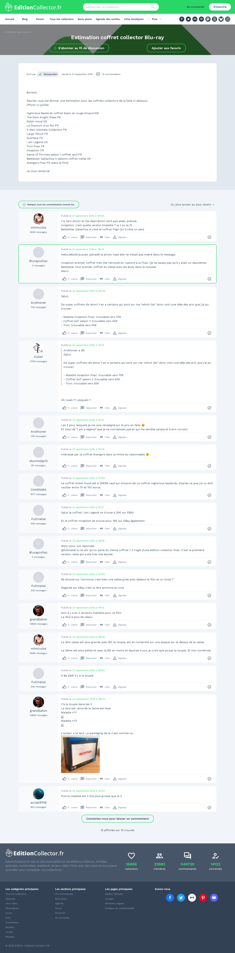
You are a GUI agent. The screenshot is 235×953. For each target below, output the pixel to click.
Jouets (9, 932)
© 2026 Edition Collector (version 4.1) (27, 945)
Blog (25, 19)
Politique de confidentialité (119, 908)
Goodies (10, 927)
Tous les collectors (62, 19)
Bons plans (85, 19)
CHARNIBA (38, 489)
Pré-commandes (64, 894)
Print (8, 917)
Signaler (120, 237)
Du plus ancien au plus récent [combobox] (191, 204)
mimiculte (38, 227)
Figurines (10, 898)
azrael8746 (38, 802)
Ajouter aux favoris (166, 48)
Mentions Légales (114, 903)
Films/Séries (12, 908)
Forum (40, 19)
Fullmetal (38, 519)
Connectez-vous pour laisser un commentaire (117, 818)
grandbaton (38, 619)
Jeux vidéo (11, 903)
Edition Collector (114, 894)
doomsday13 (38, 461)
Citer (104, 237)
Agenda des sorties (108, 19)
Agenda (59, 903)
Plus (154, 19)
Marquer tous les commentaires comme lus (48, 204)
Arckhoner (38, 302)
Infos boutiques (134, 19)
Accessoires (12, 922)
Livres (9, 913)
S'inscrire (219, 6)
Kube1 (38, 357)
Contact (109, 898)
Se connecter (196, 6)
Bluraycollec (50, 74)
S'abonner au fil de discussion (81, 48)
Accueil (9, 19)
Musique (10, 936)
